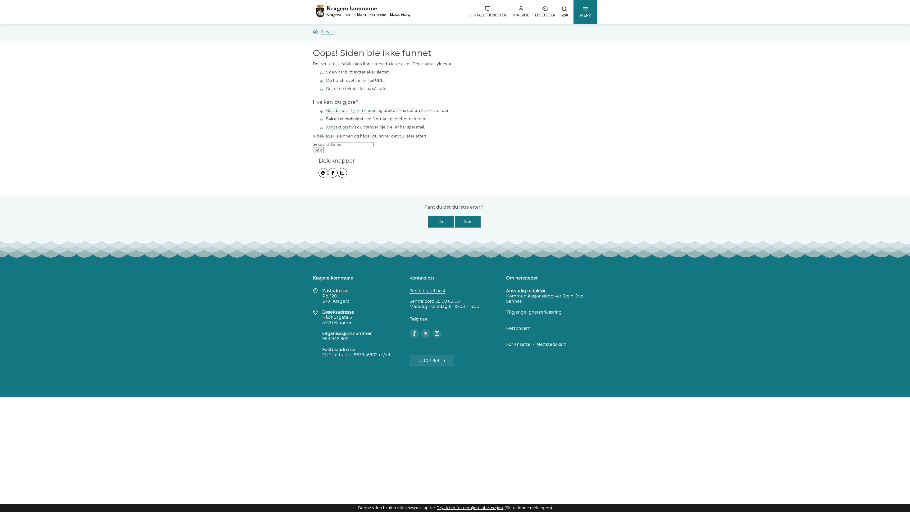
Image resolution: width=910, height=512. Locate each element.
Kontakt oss (337, 127)
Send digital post (428, 290)
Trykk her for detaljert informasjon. (470, 508)
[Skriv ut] (323, 173)
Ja (441, 221)
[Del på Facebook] (332, 173)
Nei (467, 221)
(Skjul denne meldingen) (528, 508)
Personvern (518, 328)
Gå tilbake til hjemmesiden (351, 110)
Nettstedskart (551, 344)
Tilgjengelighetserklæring (534, 312)
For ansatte (518, 344)
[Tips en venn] (342, 173)
